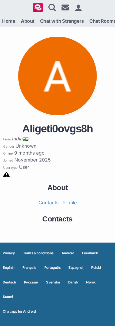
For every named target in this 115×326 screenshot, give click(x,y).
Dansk (73, 282)
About (27, 21)
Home (8, 21)
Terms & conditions (38, 253)
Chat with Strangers (62, 21)
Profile (70, 202)
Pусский (31, 282)
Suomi (8, 296)
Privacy (9, 253)
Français (29, 267)
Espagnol (75, 267)
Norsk (91, 282)
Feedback (90, 253)
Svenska (53, 282)
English (8, 267)
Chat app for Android (19, 311)
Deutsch (9, 282)
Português (52, 267)
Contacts (49, 202)
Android (68, 253)
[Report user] (6, 174)
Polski (96, 267)
